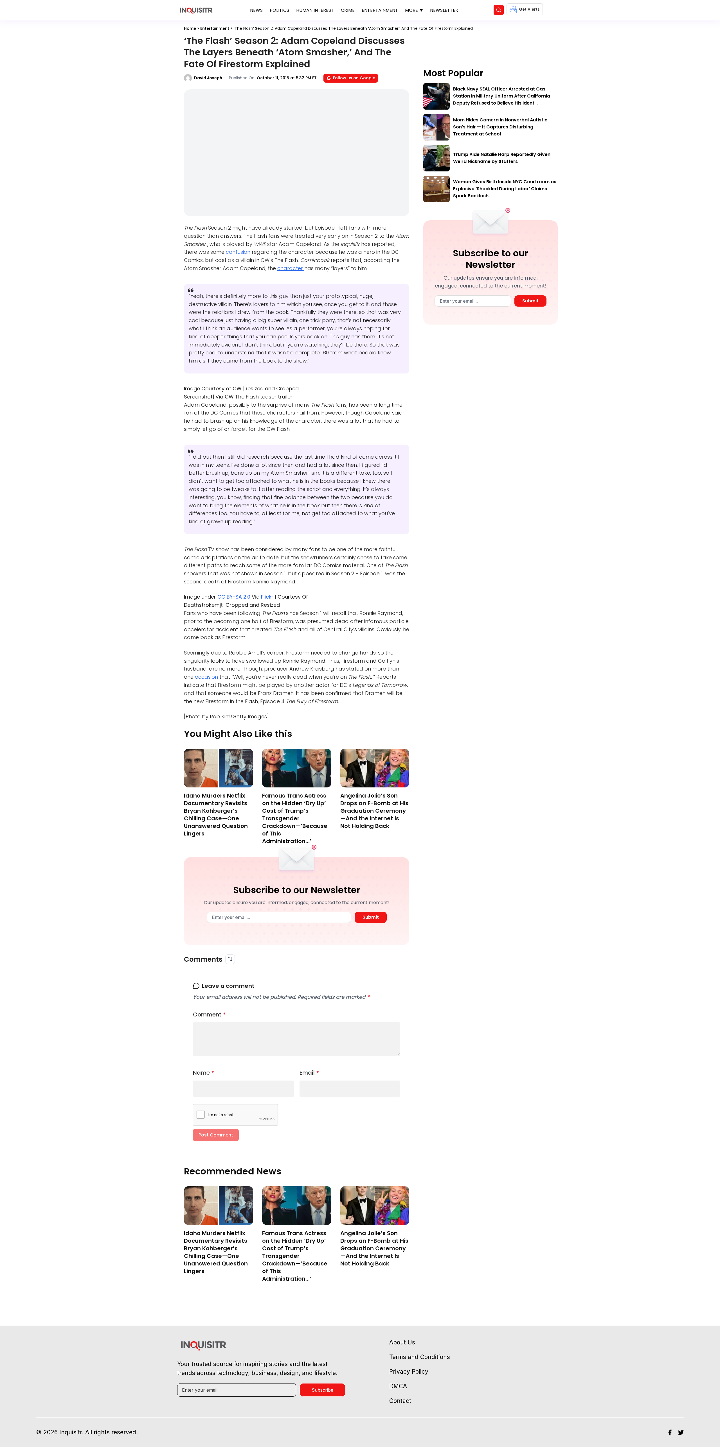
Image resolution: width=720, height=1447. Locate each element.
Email (309, 1073)
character (290, 268)
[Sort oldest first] (230, 959)
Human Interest (315, 10)
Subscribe (322, 1390)
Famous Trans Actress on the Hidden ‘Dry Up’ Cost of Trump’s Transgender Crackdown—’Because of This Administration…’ (294, 818)
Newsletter (444, 10)
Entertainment (380, 10)
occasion (207, 676)
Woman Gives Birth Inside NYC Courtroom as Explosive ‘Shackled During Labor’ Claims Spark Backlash (504, 188)
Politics (279, 10)
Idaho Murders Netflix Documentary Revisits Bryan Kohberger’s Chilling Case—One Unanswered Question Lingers (216, 814)
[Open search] (499, 10)
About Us (402, 1342)
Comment (209, 1014)
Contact (400, 1400)
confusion (239, 251)
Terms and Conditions (419, 1356)
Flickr (268, 596)
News (256, 10)
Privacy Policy (408, 1371)
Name (203, 1073)
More (411, 10)
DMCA (398, 1386)
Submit (371, 917)
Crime (348, 10)
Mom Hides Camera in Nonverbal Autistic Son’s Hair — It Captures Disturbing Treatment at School (500, 127)
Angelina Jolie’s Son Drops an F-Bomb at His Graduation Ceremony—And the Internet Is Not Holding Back (374, 811)
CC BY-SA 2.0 (234, 596)
